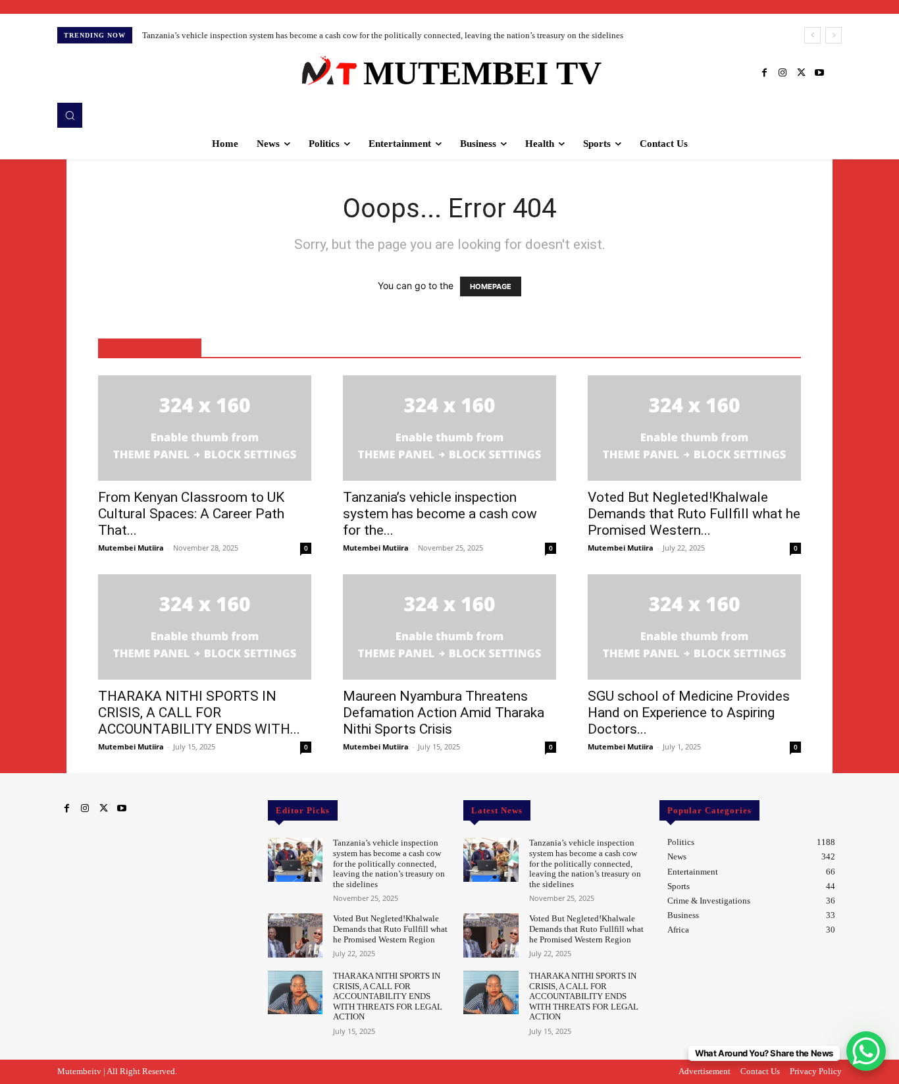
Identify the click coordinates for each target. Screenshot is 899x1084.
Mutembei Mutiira (131, 548)
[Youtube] (819, 73)
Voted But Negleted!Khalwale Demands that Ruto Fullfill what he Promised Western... (694, 513)
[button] (69, 115)
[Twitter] (801, 73)
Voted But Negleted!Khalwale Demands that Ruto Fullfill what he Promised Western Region (390, 928)
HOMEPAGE (490, 286)
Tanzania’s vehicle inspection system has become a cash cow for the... (440, 513)
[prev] (812, 35)
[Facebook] (764, 73)
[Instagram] (782, 73)
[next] (833, 35)
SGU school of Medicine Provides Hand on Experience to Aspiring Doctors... (689, 712)
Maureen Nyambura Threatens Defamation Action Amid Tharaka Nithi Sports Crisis (443, 712)
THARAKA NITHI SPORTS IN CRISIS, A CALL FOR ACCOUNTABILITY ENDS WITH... (199, 712)
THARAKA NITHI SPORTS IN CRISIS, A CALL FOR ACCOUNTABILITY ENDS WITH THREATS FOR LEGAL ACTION (387, 996)
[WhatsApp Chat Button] (866, 1051)
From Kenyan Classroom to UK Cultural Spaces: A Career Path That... (191, 513)
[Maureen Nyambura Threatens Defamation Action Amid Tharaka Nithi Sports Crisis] (449, 627)
